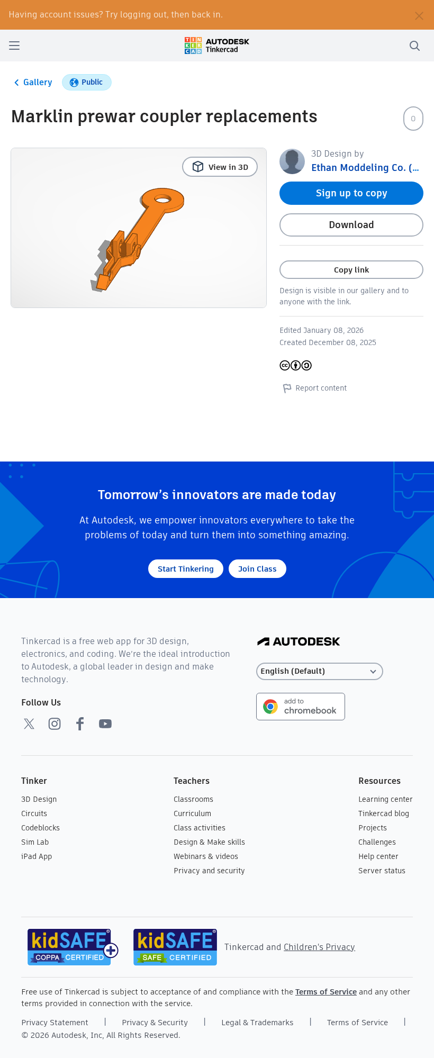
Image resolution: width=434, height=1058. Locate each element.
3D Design (39, 799)
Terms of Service (326, 991)
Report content (321, 388)
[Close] (419, 15)
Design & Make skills (209, 842)
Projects (372, 827)
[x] (29, 723)
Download (351, 224)
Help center (378, 856)
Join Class (257, 568)
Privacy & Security (155, 1022)
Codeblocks (40, 827)
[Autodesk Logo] (298, 642)
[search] (414, 45)
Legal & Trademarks (257, 1022)
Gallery (37, 82)
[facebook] (80, 723)
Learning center (385, 799)
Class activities (199, 827)
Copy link (351, 269)
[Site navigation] (14, 45)
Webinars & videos (206, 856)
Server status (381, 870)
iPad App (36, 856)
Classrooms (193, 799)
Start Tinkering (186, 568)
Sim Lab (35, 842)
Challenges (377, 842)
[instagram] (54, 723)
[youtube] (105, 723)
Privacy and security (209, 870)
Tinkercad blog (383, 813)
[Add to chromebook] (300, 706)
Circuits (34, 813)
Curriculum (192, 813)
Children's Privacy (319, 947)
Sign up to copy (351, 193)
